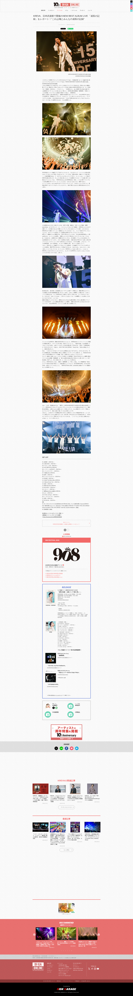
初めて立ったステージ (64, 970)
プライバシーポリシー (68, 981)
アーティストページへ (66, 807)
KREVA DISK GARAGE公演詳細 (54, 573)
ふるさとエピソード (63, 972)
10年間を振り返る (63, 965)
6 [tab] (71, 950)
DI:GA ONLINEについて (49, 981)
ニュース (90, 10)
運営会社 (59, 981)
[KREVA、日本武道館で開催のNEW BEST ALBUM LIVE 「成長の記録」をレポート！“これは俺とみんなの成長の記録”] (66, 51)
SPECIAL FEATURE (78, 970)
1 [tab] (61, 950)
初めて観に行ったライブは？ (65, 968)
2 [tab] (63, 950)
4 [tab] (67, 950)
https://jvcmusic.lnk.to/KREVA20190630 (52, 517)
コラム (66, 10)
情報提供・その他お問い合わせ (82, 981)
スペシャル (74, 10)
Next (98, 934)
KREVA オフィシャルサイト (53, 575)
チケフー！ (75, 965)
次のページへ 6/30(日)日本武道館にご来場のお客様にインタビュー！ (66, 523)
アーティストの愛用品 (64, 966)
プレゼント (82, 10)
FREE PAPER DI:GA (78, 968)
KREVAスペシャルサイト (56, 695)
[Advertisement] (66, 764)
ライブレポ (59, 10)
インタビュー (51, 10)
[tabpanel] (45, 938)
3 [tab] (65, 950)
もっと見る (66, 849)
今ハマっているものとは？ (65, 975)
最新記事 (43, 10)
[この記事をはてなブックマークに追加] (76, 749)
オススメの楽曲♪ (62, 973)
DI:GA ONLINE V (77, 963)
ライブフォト (76, 966)
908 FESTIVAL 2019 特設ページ (54, 577)
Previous (34, 934)
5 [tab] (69, 950)
